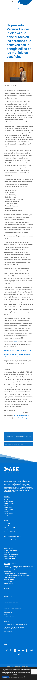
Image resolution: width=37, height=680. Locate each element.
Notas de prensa (8, 600)
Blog (5, 610)
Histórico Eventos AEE (9, 527)
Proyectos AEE (7, 592)
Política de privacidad (13, 666)
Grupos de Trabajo (8, 509)
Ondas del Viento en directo (11, 602)
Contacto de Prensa (9, 616)
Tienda (5, 644)
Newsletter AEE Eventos (10, 531)
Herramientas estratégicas (10, 550)
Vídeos (5, 614)
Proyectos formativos (9, 577)
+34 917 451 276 (8, 631)
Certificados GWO (8, 581)
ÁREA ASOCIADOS (25, 2)
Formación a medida (9, 579)
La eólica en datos (8, 548)
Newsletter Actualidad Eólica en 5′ (12, 608)
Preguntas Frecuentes (9, 558)
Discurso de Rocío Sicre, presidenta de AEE (17, 350)
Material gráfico (8, 612)
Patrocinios (7, 529)
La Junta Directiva (8, 501)
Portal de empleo (8, 513)
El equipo (6, 499)
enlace (15, 342)
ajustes (15, 674)
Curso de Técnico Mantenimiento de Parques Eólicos (17, 575)
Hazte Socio (7, 511)
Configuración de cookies (17, 677)
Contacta (6, 515)
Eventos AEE (7, 523)
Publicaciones (7, 604)
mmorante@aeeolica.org (21, 415)
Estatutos (6, 505)
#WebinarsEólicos (8, 583)
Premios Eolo (7, 525)
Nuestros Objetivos (9, 503)
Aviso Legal (25, 666)
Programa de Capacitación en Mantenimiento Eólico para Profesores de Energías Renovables (18, 567)
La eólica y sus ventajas (10, 556)
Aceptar (5, 677)
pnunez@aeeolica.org (20, 418)
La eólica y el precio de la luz (11, 554)
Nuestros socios (8, 507)
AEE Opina (6, 606)
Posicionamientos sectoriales (11, 539)
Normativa (6, 552)
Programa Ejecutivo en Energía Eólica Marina (15, 573)
